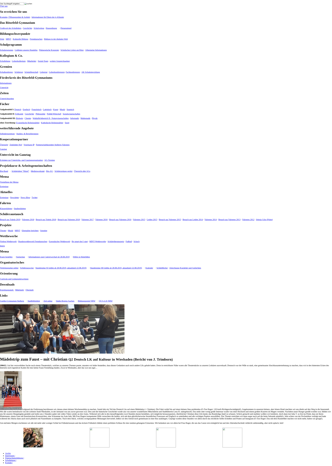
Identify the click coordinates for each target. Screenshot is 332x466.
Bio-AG (49, 171)
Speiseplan (20, 257)
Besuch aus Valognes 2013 (229, 219)
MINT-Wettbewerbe (97, 241)
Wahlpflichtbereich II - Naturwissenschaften (51, 118)
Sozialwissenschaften (71, 114)
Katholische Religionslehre (52, 123)
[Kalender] (3, 1)
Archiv (8, 453)
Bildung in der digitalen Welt (56, 39)
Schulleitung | (10, 460)
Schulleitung (5, 61)
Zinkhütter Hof (16, 145)
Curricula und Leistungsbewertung (14, 279)
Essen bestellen (6, 257)
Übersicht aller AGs (82, 171)
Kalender (149, 268)
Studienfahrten (20, 208)
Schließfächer (162, 268)
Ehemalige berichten (30, 230)
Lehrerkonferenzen (57, 72)
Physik (95, 118)
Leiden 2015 (152, 219)
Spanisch (70, 109)
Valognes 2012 (248, 219)
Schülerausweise (27, 268)
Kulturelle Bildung (20, 39)
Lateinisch (47, 109)
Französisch (36, 109)
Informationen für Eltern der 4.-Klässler (48, 17)
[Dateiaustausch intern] (13, 1)
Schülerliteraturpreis (116, 241)
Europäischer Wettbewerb (59, 241)
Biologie (19, 118)
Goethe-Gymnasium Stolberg (12, 301)
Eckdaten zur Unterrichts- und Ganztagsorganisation (21, 160)
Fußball (129, 241)
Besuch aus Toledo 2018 (46, 219)
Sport (67, 123)
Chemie (28, 118)
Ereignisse (4, 186)
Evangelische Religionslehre (27, 123)
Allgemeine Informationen (96, 50)
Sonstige (43, 230)
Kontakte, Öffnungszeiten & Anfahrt (15, 17)
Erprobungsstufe (7, 290)
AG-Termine (49, 160)
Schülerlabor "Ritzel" (20, 171)
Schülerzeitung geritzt (63, 171)
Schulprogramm (6, 50)
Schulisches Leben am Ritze (72, 50)
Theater (3, 230)
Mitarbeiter (31, 61)
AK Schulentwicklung (90, 72)
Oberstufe (30, 290)
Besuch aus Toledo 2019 (10, 219)
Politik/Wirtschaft (54, 114)
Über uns (4, 6)
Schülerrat (19, 72)
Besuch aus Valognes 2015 (170, 219)
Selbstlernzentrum (7, 134)
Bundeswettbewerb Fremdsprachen (32, 241)
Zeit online (48, 301)
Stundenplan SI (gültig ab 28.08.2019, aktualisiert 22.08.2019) (61, 268)
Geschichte (27, 28)
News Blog (25, 197)
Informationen (6, 83)
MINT (8, 39)
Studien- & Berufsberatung (27, 134)
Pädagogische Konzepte (49, 50)
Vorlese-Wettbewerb (8, 241)
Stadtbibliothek (34, 301)
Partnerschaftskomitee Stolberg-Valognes (53, 145)
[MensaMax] (6, 1)
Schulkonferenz (6, 72)
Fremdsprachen (36, 39)
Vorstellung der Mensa (9, 182)
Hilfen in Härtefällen (81, 257)
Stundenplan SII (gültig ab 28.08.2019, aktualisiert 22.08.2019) (116, 268)
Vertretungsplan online (9, 268)
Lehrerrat (43, 72)
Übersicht (4, 145)
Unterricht (4, 87)
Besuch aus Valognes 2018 (69, 219)
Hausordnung (51, 28)
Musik (62, 109)
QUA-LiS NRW (106, 301)
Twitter (34, 197)
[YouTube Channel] (16, 1)
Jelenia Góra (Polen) (264, 219)
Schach (137, 241)
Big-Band (4, 171)
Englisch (26, 109)
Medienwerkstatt (37, 171)
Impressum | (10, 456)
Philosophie (40, 114)
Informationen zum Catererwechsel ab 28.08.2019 (49, 257)
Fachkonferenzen (73, 72)
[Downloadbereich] (1, 1)
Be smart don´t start (80, 241)
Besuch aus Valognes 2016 (120, 219)
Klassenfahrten (6, 208)
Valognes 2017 (87, 219)
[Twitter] (18, 1)
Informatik (74, 118)
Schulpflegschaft (31, 72)
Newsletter (14, 197)
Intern (2, 246)
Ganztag (3, 149)
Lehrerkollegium (19, 61)
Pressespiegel (66, 28)
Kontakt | (9, 463)
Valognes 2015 (139, 219)
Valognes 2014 (211, 219)
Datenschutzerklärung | (14, 458)
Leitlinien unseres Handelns (26, 50)
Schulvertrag (39, 28)
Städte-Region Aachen (65, 301)
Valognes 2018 (28, 219)
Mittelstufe (19, 290)
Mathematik (85, 118)
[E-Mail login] (11, 1)
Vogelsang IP (29, 145)
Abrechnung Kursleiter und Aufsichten (185, 268)
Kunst (55, 109)
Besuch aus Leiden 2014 (193, 219)
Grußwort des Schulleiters (10, 28)
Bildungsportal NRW (86, 301)
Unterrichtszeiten (7, 99)
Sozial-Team (43, 61)
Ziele (2, 39)
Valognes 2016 (101, 219)
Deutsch (17, 109)
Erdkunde (19, 114)
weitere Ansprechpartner (60, 61)
